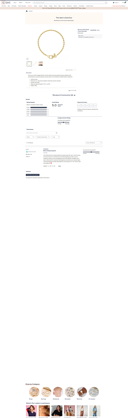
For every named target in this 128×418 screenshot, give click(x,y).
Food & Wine (81, 5)
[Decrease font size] (75, 69)
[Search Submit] (106, 2)
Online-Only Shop (22, 5)
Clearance (30, 5)
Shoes (55, 5)
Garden (35, 5)
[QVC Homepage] (26, 11)
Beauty (45, 5)
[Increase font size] (73, 69)
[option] (64, 8)
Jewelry (50, 5)
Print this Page (73, 90)
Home (64, 5)
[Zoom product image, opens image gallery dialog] (27, 59)
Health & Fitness (89, 5)
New (9, 5)
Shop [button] (15, 2)
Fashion (40, 5)
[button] (114, 2)
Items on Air (27, 2)
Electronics (69, 5)
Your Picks (4, 5)
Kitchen (75, 5)
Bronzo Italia (80, 32)
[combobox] (69, 2)
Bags (60, 5)
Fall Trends (14, 5)
